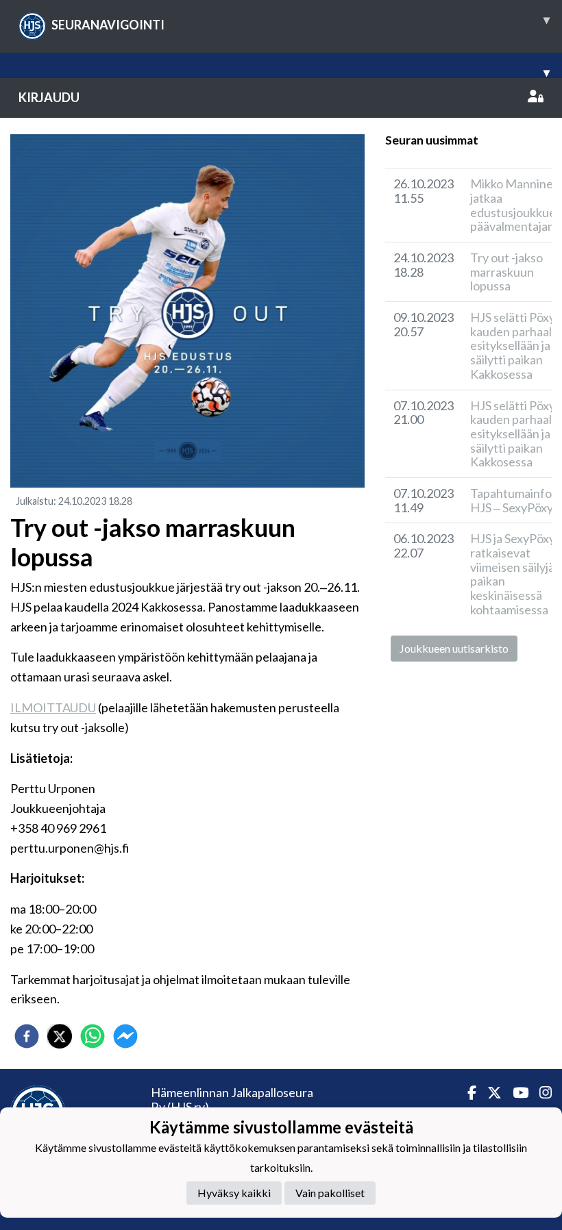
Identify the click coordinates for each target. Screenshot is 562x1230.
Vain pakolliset (330, 1192)
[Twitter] (489, 1092)
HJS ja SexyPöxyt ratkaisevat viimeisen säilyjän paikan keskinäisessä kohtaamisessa (515, 573)
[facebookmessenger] (125, 1036)
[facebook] (26, 1036)
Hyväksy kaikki (234, 1192)
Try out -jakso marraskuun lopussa (506, 271)
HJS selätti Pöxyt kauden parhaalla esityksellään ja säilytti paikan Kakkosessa (515, 345)
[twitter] (59, 1036)
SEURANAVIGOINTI (300, 22)
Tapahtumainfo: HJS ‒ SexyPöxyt (514, 500)
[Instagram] (540, 1092)
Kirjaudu (49, 97)
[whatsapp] (92, 1036)
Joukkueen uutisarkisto (454, 648)
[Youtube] (515, 1092)
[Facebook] (466, 1092)
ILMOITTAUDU (53, 707)
